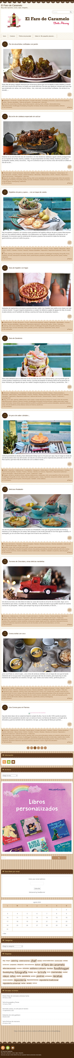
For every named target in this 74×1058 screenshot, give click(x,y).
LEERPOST (69, 94)
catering (37, 104)
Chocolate (22, 616)
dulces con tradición (23, 619)
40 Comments (8, 259)
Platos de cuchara (7, 690)
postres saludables (53, 403)
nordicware (36, 179)
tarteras (42, 697)
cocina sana (58, 961)
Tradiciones (60, 396)
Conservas (14, 100)
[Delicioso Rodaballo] (37, 527)
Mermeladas (60, 322)
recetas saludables (22, 551)
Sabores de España (25, 102)
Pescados (19, 544)
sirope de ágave (6, 181)
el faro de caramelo (64, 178)
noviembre (43, 179)
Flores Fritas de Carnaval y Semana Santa (16, 996)
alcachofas (6, 104)
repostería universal (20, 623)
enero (58, 547)
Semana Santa (47, 396)
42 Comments (8, 406)
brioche (23, 735)
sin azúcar (67, 179)
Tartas (64, 250)
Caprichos (11, 248)
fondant (26, 401)
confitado (46, 104)
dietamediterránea (54, 104)
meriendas (23, 255)
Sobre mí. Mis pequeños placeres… (45, 36)
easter (54, 399)
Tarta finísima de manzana (11, 1021)
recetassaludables (54, 106)
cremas (19, 693)
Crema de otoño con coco (9, 693)
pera (52, 255)
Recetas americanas (44, 394)
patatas (37, 549)
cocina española (53, 475)
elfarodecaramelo (7, 106)
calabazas (19, 178)
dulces (37, 964)
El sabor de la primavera (35, 393)
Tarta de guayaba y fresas (11, 1002)
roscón (42, 740)
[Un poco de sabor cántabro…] (37, 453)
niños (13, 976)
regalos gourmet (44, 621)
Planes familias (22, 394)
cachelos (5, 547)
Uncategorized (36, 102)
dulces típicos (64, 735)
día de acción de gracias (51, 178)
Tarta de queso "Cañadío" (29, 478)
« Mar (4, 933)
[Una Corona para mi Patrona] (37, 713)
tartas (53, 327)
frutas (67, 254)
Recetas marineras (45, 544)
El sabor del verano (18, 322)
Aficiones (6, 393)
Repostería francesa (62, 621)
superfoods (36, 697)
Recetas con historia (57, 394)
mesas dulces (16, 403)
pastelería (42, 255)
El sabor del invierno (23, 100)
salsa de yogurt (63, 551)
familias (50, 968)
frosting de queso (48, 401)
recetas (46, 106)
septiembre (48, 327)
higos (10, 327)
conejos (32, 399)
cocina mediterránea (18, 326)
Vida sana (44, 102)
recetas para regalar (33, 621)
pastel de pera (35, 255)
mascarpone (16, 255)
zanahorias (40, 405)
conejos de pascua (40, 399)
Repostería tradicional (55, 250)
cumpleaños (13, 964)
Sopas (19, 545)
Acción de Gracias (18, 173)
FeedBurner (41, 892)
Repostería (64, 175)
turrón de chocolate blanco (46, 623)
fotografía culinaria (54, 326)
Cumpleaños (23, 393)
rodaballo (43, 551)
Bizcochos (27, 173)
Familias (14, 175)
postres (56, 255)
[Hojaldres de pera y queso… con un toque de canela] (37, 230)
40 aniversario (7, 735)
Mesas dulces (45, 175)
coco (45, 691)
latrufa (41, 106)
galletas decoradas (58, 401)
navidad (4, 621)
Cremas (27, 688)
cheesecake (41, 475)
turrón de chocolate (32, 623)
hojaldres (4, 255)
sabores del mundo (12, 697)
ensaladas (19, 968)
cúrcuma (24, 693)
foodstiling (13, 179)
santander (10, 478)
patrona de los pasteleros (22, 739)
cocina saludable (39, 178)
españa (4, 695)
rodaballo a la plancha (52, 551)
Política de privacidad (25, 36)
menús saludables (42, 695)
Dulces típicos (61, 173)
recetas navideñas (22, 621)
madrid (23, 477)
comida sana (50, 691)
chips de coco (35, 691)
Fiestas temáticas (28, 175)
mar (34, 549)
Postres (20, 250)
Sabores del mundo (7, 176)
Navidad (4, 618)
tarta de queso (17, 478)
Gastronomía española (62, 100)
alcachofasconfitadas (16, 104)
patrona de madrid (35, 739)
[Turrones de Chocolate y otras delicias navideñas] (37, 599)
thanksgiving (15, 181)
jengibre (25, 179)
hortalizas (36, 106)
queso (61, 255)
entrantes (67, 693)
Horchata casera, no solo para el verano (15, 1009)
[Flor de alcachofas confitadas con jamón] (37, 81)
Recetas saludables (13, 102)
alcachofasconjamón (28, 104)
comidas (31, 547)
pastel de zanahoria (31, 403)
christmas (14, 619)
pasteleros (12, 739)
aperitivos (6, 691)
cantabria (11, 475)
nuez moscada (50, 179)
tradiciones (23, 181)
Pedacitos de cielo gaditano (11, 1015)
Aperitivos (6, 100)
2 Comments (7, 480)
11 (41, 748)
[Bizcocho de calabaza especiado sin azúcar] (37, 154)
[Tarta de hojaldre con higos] (37, 305)
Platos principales (28, 544)
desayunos (19, 254)
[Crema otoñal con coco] (37, 671)
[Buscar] (59, 857)
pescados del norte (59, 549)
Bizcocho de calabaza (9, 178)
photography (59, 695)
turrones (57, 623)
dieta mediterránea (39, 547)
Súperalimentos (27, 697)
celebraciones (23, 399)
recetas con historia (60, 739)
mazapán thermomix (61, 619)
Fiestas (20, 175)
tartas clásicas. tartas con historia (26, 405)
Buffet (33, 173)
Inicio (4, 36)
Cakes (37, 173)
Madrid (56, 248)
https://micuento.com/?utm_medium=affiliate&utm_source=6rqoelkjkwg (37, 1031)
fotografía (30, 106)
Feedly (9, 762)
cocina (41, 691)
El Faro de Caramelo (6, 1051)
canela (24, 178)
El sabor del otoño (36, 100)
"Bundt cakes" (8, 173)
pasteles (48, 255)
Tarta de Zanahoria (11, 405)
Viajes (40, 473)
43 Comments (8, 552)
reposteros (36, 740)
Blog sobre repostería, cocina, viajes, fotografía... (12, 1052)
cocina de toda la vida (22, 547)
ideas (35, 972)
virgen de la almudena (51, 740)
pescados (50, 549)
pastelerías (5, 739)
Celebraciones (45, 173)
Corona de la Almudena (41, 735)
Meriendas (38, 175)
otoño (57, 179)
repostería (5, 257)
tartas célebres (41, 478)
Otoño (52, 175)
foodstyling (23, 106)
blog (4, 399)
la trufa (30, 179)
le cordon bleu (53, 737)
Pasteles (14, 250)
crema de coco (64, 691)
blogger (5, 475)
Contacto (12, 36)
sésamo (20, 697)
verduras (62, 106)
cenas (10, 547)
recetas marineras (11, 551)
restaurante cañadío (56, 477)
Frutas (51, 248)
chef (41, 104)
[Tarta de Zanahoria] (37, 376)
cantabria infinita (19, 475)
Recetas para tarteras (25, 690)
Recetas (4, 102)
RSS (4, 762)
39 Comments (8, 183)
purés (65, 695)
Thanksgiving (18, 176)
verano (58, 327)
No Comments (8, 107)
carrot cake (10, 399)
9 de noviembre (16, 735)
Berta (70, 107)
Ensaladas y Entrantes (48, 100)
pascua (23, 403)
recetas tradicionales (34, 551)
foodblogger (16, 106)
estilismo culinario (39, 254)
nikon (28, 255)
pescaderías (43, 549)
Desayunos (53, 173)
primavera (48, 976)
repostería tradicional (8, 623)
